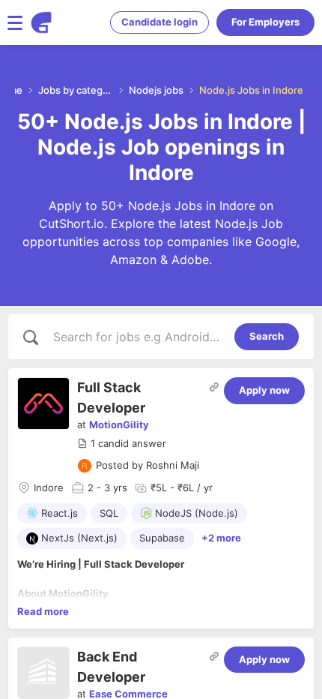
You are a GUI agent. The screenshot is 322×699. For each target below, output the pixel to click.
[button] (121, 444)
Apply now (264, 390)
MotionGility (119, 424)
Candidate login (159, 22)
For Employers (265, 22)
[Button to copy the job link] (214, 387)
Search (266, 336)
